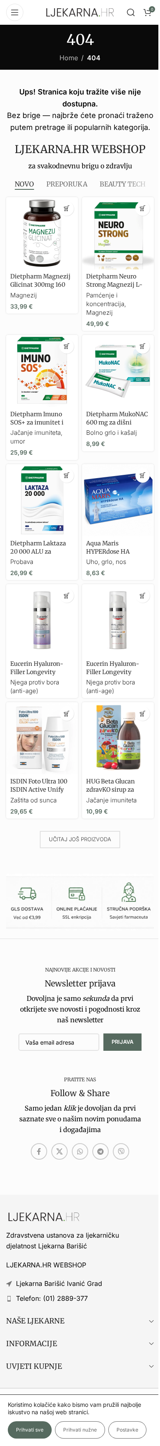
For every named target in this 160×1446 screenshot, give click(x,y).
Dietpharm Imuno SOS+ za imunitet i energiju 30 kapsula (38, 422)
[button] (66, 208)
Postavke (127, 1430)
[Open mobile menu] (14, 12)
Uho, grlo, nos (106, 562)
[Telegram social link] (100, 1151)
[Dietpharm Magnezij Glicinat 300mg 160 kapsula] (42, 233)
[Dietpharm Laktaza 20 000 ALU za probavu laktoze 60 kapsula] (42, 500)
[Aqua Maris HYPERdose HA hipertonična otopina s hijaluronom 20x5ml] (118, 500)
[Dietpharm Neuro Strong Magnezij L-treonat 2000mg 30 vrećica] (118, 233)
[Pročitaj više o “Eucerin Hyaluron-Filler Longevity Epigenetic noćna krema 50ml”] (66, 595)
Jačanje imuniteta (111, 800)
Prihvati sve (29, 1430)
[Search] (131, 12)
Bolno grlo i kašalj (111, 432)
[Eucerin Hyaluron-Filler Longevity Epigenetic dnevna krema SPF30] (118, 620)
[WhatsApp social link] (80, 1151)
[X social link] (59, 1151)
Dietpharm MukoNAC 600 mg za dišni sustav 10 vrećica (117, 422)
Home (68, 58)
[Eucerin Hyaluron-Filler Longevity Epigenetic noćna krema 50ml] (42, 620)
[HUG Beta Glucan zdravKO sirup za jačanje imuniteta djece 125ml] (118, 738)
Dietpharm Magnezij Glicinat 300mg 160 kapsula (40, 285)
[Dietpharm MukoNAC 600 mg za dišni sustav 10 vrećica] (118, 371)
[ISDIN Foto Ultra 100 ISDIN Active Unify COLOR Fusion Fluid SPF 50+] (42, 738)
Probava (21, 562)
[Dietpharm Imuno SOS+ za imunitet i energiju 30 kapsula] (42, 371)
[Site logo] (80, 11)
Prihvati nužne (80, 1430)
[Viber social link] (121, 1151)
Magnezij (23, 295)
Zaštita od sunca (33, 800)
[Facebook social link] (39, 1151)
